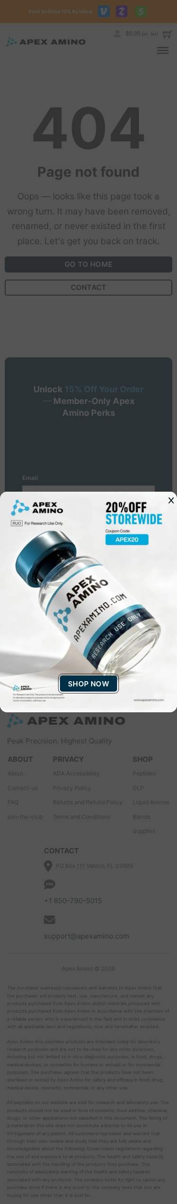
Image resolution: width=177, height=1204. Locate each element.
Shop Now (88, 683)
